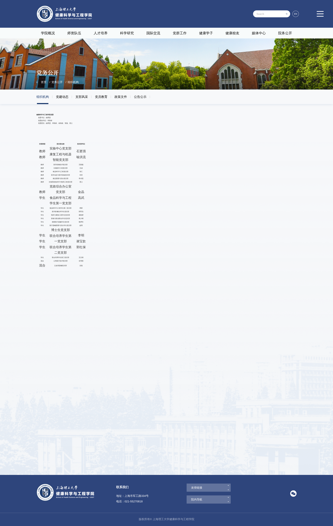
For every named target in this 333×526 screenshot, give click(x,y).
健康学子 (206, 33)
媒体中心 (259, 33)
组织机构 (73, 82)
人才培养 (101, 33)
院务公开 (285, 33)
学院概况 (48, 33)
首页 (43, 82)
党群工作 (180, 33)
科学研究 (127, 33)
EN (295, 14)
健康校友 (232, 33)
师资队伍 (74, 33)
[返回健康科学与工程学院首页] (64, 6)
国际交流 (153, 33)
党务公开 (57, 82)
